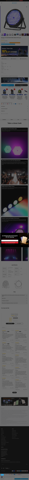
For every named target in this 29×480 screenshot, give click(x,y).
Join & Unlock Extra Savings (10, 242)
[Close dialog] (27, 233)
